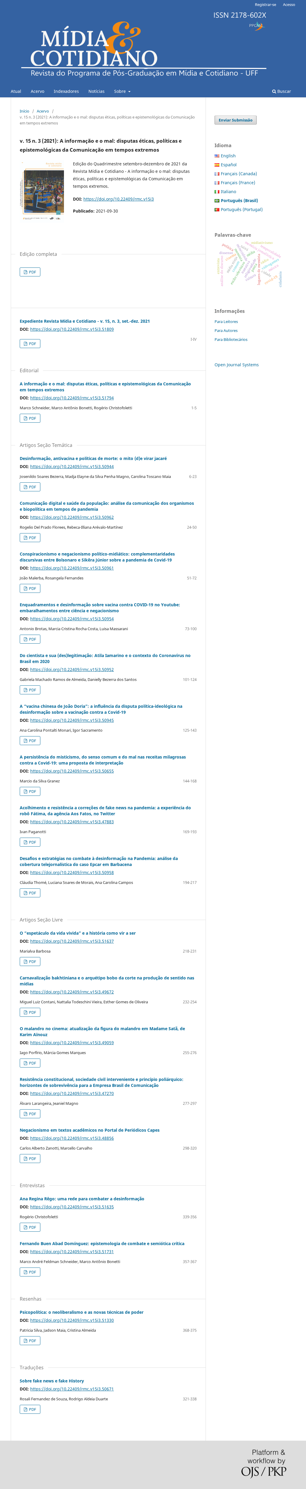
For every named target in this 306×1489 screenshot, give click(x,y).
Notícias (96, 91)
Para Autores (226, 330)
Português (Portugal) (242, 209)
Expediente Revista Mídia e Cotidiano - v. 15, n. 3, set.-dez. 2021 (85, 321)
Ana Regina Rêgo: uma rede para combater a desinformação (82, 1199)
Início (24, 111)
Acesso (289, 4)
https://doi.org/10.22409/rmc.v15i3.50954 (72, 619)
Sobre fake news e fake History (52, 1381)
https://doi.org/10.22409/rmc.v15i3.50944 (72, 466)
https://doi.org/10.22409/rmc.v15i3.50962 (72, 517)
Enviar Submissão (236, 120)
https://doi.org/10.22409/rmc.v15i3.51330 (72, 1320)
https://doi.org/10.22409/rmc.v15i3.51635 (72, 1207)
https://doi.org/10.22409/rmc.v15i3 (118, 199)
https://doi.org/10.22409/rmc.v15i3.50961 (72, 568)
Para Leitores (226, 321)
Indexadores (66, 91)
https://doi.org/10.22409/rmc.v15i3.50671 (72, 1389)
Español (229, 164)
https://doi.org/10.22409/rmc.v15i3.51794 (72, 398)
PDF (32, 272)
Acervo (37, 91)
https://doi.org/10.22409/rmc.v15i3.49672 (72, 992)
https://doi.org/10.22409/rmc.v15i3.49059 (72, 1042)
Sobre (120, 91)
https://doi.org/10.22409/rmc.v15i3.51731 (72, 1251)
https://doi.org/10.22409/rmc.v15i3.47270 (72, 1093)
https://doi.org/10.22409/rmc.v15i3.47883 (72, 822)
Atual (16, 91)
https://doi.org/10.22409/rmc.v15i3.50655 (72, 771)
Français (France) (238, 182)
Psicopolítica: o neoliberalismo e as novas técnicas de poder (81, 1312)
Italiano (228, 191)
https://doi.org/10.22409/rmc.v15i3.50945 (72, 720)
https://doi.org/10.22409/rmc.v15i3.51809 (72, 329)
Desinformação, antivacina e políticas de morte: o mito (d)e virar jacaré (93, 458)
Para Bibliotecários (231, 339)
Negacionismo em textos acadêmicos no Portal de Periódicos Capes (90, 1130)
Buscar (283, 91)
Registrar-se (265, 4)
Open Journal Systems (237, 364)
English (228, 156)
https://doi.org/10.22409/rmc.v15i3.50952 (72, 669)
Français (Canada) (239, 173)
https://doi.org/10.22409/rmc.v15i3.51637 (72, 941)
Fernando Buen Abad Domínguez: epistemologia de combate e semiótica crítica (102, 1243)
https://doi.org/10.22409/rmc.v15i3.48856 (72, 1138)
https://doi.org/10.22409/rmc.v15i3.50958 (72, 872)
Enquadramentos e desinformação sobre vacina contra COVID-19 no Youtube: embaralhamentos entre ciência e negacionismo (100, 607)
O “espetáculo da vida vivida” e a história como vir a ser (78, 933)
